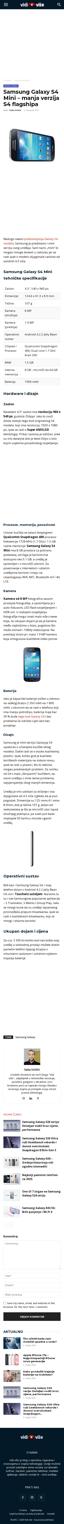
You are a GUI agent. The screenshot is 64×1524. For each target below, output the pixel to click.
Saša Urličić (15, 110)
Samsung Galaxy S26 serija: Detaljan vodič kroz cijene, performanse (40, 1126)
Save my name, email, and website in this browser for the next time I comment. (29, 1305)
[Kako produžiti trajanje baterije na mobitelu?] (11, 1376)
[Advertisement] (32, 43)
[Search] (59, 4)
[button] (5, 4)
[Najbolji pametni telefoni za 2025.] (11, 1179)
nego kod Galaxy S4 (31, 716)
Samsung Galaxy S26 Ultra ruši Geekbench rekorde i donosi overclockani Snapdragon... (41, 1409)
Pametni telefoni (22, 80)
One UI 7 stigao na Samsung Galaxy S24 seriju (41, 1193)
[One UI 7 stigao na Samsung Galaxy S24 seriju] (11, 1195)
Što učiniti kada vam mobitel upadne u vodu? (40, 1340)
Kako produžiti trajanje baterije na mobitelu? (39, 1373)
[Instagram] (25, 1098)
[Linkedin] (32, 1098)
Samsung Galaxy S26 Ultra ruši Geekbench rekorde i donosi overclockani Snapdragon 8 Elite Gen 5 (40, 1144)
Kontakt (51, 1513)
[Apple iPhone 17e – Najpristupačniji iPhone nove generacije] (11, 1359)
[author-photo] (32, 1065)
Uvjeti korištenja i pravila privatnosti (26, 1513)
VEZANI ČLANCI (12, 1114)
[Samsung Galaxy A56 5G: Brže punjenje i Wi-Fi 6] (11, 1212)
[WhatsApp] (22, 118)
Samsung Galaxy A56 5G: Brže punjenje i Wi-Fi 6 (38, 1210)
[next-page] (11, 1224)
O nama (23, 1510)
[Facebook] (6, 118)
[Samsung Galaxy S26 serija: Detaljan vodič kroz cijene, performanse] (11, 1126)
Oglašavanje (36, 1510)
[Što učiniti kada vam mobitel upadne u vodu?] (11, 1343)
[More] (30, 118)
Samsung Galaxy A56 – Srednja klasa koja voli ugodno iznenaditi (37, 1162)
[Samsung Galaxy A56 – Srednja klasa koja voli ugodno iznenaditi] (11, 1162)
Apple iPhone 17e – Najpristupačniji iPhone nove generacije (39, 1358)
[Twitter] (14, 118)
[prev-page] (5, 1224)
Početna (7, 80)
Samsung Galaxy (25, 1037)
